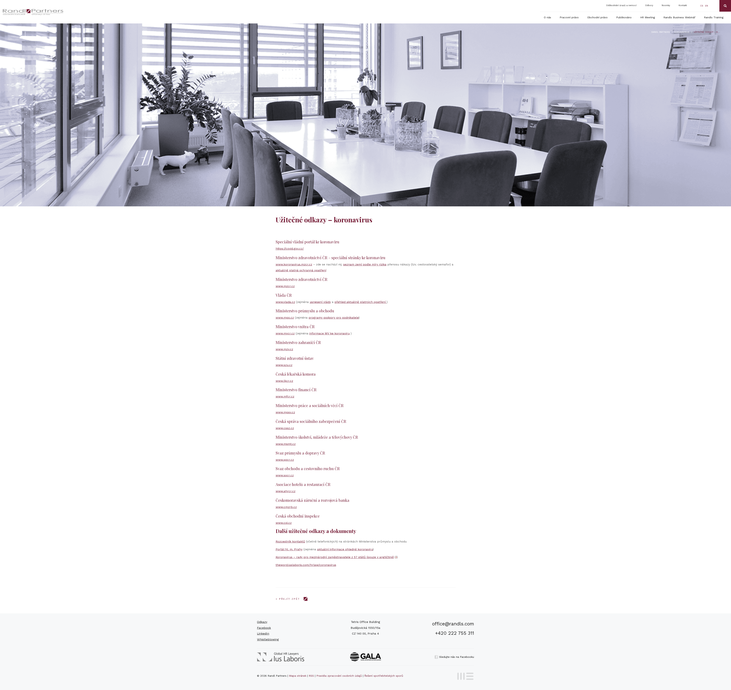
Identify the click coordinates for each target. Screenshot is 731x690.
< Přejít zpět (288, 599)
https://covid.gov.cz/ (290, 248)
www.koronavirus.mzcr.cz (294, 264)
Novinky (666, 5)
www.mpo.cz (285, 317)
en (706, 6)
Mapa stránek (297, 675)
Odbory (649, 5)
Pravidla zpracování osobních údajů (339, 675)
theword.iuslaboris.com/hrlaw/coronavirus (306, 565)
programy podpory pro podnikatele (334, 317)
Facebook (264, 628)
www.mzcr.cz (285, 286)
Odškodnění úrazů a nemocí (621, 5)
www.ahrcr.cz (285, 491)
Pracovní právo (569, 17)
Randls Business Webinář (679, 17)
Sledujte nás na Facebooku (456, 656)
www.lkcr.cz (284, 381)
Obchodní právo (597, 17)
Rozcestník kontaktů (290, 541)
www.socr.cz (285, 475)
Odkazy (262, 622)
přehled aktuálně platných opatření (360, 302)
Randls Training (713, 17)
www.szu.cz (284, 365)
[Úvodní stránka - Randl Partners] (86, 12)
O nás (547, 17)
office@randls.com (453, 624)
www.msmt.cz (286, 444)
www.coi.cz (284, 523)
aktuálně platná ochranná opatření (301, 270)
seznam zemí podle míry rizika (364, 264)
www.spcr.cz (285, 460)
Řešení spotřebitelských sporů (383, 675)
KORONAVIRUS (681, 32)
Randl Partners (660, 32)
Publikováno (624, 17)
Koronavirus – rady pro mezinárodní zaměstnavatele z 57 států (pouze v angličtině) (335, 557)
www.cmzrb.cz (286, 507)
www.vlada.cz (285, 302)
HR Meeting (647, 17)
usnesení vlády (320, 302)
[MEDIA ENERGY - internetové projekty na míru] (464, 675)
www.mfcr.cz (285, 396)
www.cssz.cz (285, 428)
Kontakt (683, 5)
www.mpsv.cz (285, 412)
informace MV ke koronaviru (329, 333)
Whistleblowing (268, 639)
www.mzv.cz (284, 349)
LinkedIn (263, 633)
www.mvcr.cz (285, 333)
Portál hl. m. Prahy (289, 549)
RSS (311, 675)
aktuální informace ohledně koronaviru (345, 549)
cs (701, 6)
